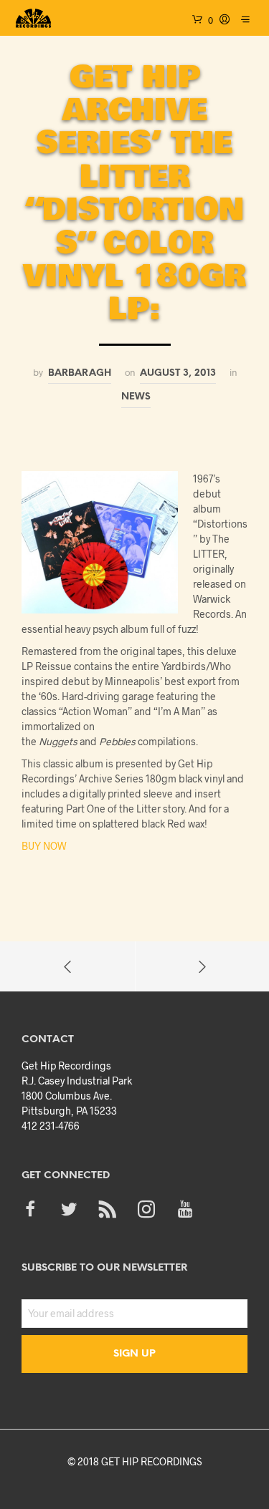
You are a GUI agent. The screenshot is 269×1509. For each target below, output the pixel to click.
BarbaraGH (79, 373)
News (136, 397)
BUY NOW (44, 846)
